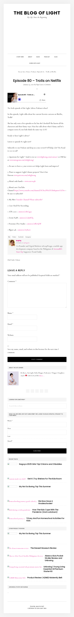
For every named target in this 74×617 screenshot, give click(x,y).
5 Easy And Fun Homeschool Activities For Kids (45, 519)
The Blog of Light (37, 13)
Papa (18, 240)
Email (10, 324)
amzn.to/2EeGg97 (25, 212)
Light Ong (43, 608)
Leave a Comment (45, 84)
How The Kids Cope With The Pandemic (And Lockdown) (45, 510)
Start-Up (19, 252)
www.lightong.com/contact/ (47, 157)
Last (9, 436)
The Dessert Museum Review (43, 548)
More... (41, 376)
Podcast (17, 260)
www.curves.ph (30, 181)
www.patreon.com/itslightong (25, 175)
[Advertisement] (37, 39)
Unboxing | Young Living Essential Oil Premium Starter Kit (54, 569)
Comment (12, 281)
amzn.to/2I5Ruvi (24, 230)
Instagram (28, 237)
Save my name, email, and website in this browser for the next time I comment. (33, 351)
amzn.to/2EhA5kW (34, 224)
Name (10, 313)
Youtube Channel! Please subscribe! (29, 199)
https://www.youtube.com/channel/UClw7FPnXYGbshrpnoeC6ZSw (39, 190)
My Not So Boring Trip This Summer (35, 486)
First (9, 428)
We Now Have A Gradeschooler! (45, 502)
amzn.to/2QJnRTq (26, 218)
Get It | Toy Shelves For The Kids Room (44, 478)
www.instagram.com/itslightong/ (21, 160)
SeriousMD (58, 249)
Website (11, 335)
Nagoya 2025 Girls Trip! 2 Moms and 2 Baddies (40, 464)
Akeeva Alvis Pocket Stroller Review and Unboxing (54, 558)
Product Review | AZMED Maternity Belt (44, 577)
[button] (45, 61)
